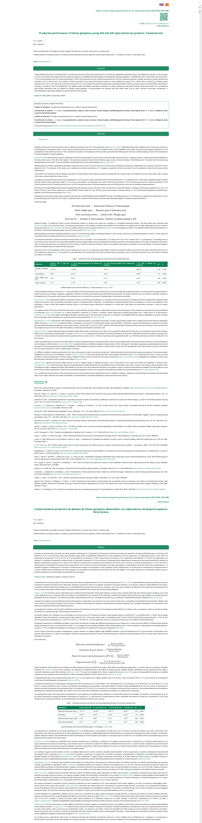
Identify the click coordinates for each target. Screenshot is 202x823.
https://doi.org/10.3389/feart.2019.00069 (74, 453)
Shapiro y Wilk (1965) (76, 672)
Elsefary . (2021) (126, 775)
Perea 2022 (113, 147)
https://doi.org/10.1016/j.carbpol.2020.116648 (61, 396)
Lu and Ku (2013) (53, 323)
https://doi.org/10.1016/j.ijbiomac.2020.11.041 (65, 474)
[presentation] (100, 206)
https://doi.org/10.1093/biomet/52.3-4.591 (146, 468)
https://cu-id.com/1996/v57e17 (157, 23)
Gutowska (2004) (41, 300)
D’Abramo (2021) (40, 363)
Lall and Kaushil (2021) (66, 344)
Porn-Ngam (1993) (42, 365)
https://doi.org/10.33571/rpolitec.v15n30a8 (150, 489)
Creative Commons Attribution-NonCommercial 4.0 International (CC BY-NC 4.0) (79, 126)
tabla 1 (87, 696)
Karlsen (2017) (41, 331)
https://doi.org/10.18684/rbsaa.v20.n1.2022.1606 (98, 459)
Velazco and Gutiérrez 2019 (128, 357)
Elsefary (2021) (80, 333)
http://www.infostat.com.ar (43, 408)
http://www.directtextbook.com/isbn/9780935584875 (148, 388)
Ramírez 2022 (107, 162)
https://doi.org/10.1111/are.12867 (66, 429)
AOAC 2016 (66, 192)
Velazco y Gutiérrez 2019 (42, 801)
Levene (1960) (109, 228)
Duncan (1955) (39, 225)
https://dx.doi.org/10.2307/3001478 (113, 411)
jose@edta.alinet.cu (44, 61)
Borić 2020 (51, 312)
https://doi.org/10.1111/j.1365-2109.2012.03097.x (50, 447)
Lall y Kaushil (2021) (72, 786)
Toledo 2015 (83, 236)
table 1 (55, 252)
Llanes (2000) (40, 157)
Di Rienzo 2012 (88, 230)
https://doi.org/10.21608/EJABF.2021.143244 (83, 417)
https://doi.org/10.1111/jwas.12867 (70, 402)
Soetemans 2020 (41, 315)
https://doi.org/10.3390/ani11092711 (122, 432)
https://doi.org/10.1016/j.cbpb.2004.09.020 (52, 423)
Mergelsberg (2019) (42, 321)
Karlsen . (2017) (41, 773)
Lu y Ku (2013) (72, 765)
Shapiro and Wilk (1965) (57, 228)
